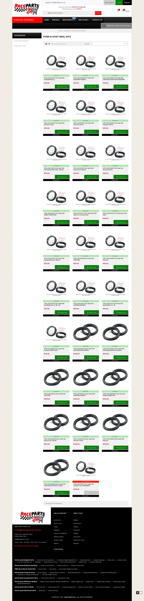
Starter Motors (53, 590)
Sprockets (52, 569)
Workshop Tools (78, 540)
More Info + (56, 90)
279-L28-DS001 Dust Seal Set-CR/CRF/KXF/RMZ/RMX (84, 349)
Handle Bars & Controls (57, 572)
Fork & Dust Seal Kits (21, 41)
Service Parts (122, 560)
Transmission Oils (53, 587)
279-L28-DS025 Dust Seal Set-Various (114, 439)
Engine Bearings (99, 560)
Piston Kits (111, 560)
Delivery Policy (58, 536)
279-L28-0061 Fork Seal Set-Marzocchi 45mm (83, 169)
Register (127, 2)
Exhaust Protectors (77, 565)
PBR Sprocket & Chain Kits (25, 569)
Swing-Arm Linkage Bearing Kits (28, 574)
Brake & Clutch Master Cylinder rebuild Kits (54, 581)
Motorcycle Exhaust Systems (26, 565)
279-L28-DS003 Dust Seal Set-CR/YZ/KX (55, 394)
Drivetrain (76, 530)
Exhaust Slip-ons (62, 565)
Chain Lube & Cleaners (103, 587)
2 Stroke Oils (41, 587)
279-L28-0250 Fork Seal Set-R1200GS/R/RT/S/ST (54, 349)
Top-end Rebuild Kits (25, 562)
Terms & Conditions (60, 533)
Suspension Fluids (119, 587)
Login (56, 526)
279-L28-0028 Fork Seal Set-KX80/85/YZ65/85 (83, 78)
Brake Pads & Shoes (103, 581)
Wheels (75, 533)
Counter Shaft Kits (96, 562)
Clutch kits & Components (45, 560)
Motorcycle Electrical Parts (25, 590)
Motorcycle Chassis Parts (25, 572)
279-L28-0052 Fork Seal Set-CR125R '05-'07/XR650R (83, 485)
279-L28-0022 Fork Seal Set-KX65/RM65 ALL (54, 78)
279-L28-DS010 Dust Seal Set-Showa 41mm (84, 439)
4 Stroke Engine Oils (69, 587)
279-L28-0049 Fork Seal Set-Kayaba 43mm (113, 124)
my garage (110, 2)
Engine (75, 520)
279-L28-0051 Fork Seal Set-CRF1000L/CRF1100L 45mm (54, 169)
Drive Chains (42, 569)
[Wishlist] (118, 11)
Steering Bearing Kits (90, 572)
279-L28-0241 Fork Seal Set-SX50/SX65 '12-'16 (113, 304)
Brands (56, 543)
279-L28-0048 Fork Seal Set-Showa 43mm (83, 124)
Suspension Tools (20, 46)
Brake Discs (90, 581)
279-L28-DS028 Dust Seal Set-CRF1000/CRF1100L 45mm (55, 485)
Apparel (76, 543)
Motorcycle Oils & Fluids (24, 587)
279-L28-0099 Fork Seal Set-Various (113, 259)
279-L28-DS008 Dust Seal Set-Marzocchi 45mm (55, 439)
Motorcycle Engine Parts (24, 560)
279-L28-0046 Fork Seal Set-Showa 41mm (54, 124)
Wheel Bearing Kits (24, 583)
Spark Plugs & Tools (50, 562)
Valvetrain (38, 562)
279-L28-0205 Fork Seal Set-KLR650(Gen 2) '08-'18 (54, 304)
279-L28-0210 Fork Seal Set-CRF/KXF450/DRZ (83, 304)
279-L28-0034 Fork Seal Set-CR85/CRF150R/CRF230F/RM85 (114, 78)
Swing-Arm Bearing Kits (108, 572)
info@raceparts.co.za (22, 539)
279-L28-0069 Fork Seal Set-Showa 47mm (113, 169)
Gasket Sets (83, 562)
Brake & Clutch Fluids (86, 587)
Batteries (42, 590)
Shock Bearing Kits (74, 572)
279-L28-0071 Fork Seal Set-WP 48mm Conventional (84, 214)
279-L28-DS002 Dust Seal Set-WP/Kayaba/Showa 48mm (114, 349)
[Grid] (46, 44)
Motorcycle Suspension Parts (26, 578)
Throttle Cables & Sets (49, 574)
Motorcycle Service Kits (68, 562)
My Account (58, 523)
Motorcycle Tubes (119, 581)
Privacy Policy (58, 540)
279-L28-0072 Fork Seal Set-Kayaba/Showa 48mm (54, 259)
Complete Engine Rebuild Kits (67, 560)
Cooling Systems (85, 560)
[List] (49, 44)
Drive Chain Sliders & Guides (68, 569)
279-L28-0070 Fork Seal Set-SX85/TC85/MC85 (54, 214)
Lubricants (76, 536)
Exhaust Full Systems (47, 565)
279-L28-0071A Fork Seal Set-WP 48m (115, 214)
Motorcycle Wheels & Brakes (26, 581)
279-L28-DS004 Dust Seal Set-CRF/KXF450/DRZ (84, 394)
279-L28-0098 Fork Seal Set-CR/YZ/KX (83, 259)
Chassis (75, 526)
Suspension (19, 35)
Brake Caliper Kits (77, 581)
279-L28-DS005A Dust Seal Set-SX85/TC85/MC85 (114, 394)
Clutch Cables (42, 572)
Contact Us (57, 520)
